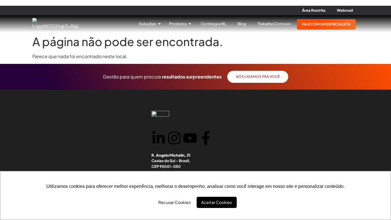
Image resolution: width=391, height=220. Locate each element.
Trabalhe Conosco (274, 23)
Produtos (178, 23)
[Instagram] (174, 138)
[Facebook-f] (206, 138)
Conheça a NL (213, 23)
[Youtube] (190, 138)
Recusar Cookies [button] (174, 202)
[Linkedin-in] (158, 138)
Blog (242, 23)
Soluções (148, 23)
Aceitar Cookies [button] (216, 202)
